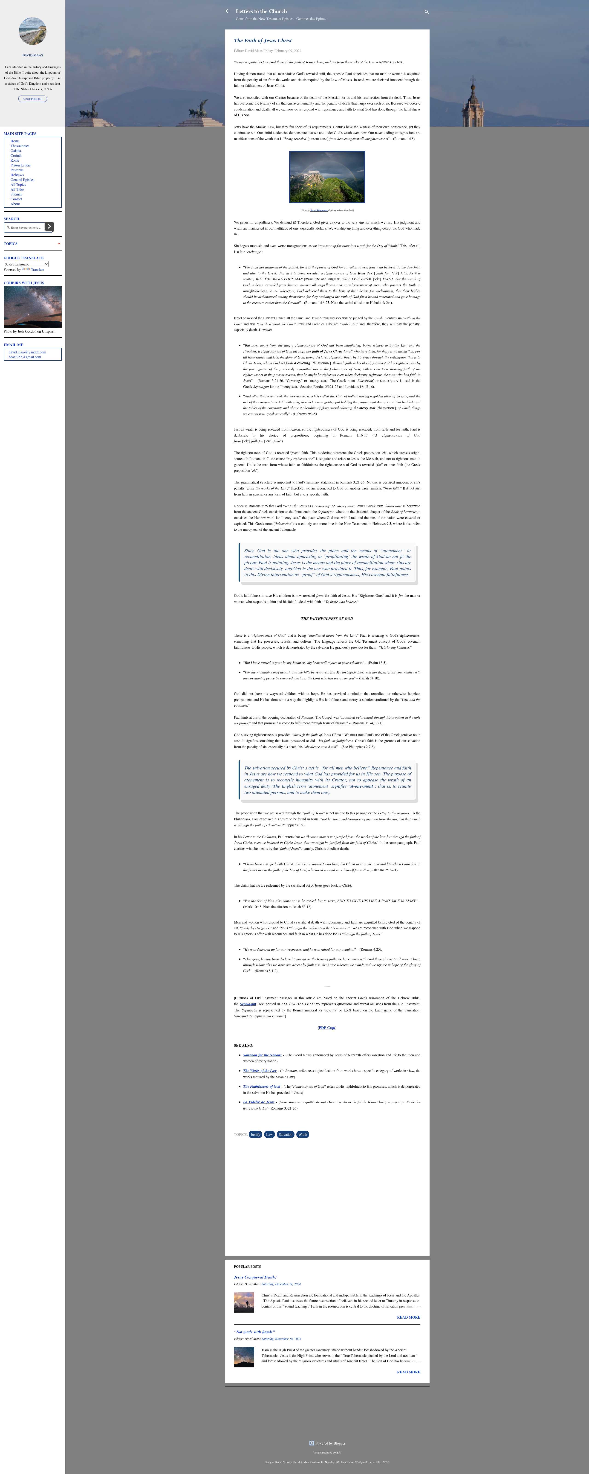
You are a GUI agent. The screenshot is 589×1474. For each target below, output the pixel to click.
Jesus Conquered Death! (255, 1277)
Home (15, 140)
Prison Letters (21, 165)
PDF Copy (327, 1027)
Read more (408, 1317)
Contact (16, 198)
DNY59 (337, 1452)
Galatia (16, 150)
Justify (255, 1134)
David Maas (33, 55)
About (15, 203)
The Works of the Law (260, 1070)
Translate (37, 269)
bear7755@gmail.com (25, 356)
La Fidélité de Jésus (258, 1101)
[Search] (427, 13)
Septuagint (248, 1003)
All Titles (17, 189)
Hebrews (17, 174)
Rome (15, 160)
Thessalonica (20, 145)
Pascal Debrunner (319, 210)
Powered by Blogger (330, 1443)
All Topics (18, 184)
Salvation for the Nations (262, 1054)
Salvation (285, 1134)
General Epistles (22, 179)
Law (269, 1134)
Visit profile (32, 99)
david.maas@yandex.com (27, 352)
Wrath (302, 1134)
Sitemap (16, 194)
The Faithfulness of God (261, 1086)
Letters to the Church (261, 11)
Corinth (16, 155)
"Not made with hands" (254, 1332)
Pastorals (17, 169)
